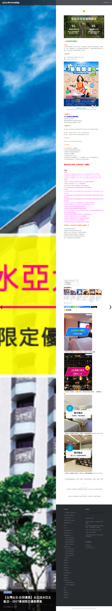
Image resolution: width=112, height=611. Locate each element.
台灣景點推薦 (66, 535)
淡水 (102, 479)
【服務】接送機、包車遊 (69, 520)
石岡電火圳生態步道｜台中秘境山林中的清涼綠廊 (94, 522)
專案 (94, 479)
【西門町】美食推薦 (69, 584)
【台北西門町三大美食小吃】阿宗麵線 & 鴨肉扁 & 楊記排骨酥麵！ (75, 206)
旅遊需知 (65, 575)
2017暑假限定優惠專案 (70, 479)
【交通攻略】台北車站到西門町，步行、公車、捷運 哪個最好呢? (75, 183)
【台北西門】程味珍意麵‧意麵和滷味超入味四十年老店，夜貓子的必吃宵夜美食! (77, 214)
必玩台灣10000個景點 (11, 2)
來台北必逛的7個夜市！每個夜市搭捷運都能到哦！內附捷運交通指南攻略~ (76, 185)
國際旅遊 (65, 560)
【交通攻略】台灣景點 (68, 515)
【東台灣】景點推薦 (69, 544)
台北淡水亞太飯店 (88, 479)
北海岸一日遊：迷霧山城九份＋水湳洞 (93, 529)
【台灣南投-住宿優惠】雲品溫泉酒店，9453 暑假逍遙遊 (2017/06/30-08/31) (73, 297)
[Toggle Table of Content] (76, 281)
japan (65, 525)
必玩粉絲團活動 (67, 572)
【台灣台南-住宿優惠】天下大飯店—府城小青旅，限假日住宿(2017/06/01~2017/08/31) (86, 297)
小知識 (65, 565)
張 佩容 (8, 606)
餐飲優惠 (65, 594)
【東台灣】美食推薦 (69, 555)
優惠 (81, 479)
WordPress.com (93, 608)
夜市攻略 (65, 562)
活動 (98, 479)
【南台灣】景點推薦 (69, 542)
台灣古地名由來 (67, 532)
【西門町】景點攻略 (69, 582)
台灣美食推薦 (66, 546)
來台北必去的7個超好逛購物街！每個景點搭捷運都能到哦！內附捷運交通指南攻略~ (78, 187)
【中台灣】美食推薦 (69, 548)
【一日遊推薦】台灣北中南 (69, 512)
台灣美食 (66, 557)
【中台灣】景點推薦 (69, 537)
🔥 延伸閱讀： (68, 284)
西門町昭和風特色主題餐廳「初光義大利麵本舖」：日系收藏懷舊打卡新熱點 (94, 526)
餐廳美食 (65, 592)
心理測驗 (65, 570)
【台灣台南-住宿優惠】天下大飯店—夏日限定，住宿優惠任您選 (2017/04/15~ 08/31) (99, 298)
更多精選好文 (68, 282)
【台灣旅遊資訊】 (67, 517)
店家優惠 (65, 567)
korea (65, 527)
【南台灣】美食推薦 (69, 553)
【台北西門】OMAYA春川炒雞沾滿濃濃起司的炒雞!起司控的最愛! (75, 208)
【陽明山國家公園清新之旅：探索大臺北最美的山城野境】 (94, 535)
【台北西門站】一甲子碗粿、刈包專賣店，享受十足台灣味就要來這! (75, 216)
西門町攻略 (66, 580)
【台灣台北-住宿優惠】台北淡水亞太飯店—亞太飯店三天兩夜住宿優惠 (67, 297)
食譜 (65, 589)
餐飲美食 (65, 597)
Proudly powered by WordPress (77, 608)
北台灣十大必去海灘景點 (91, 532)
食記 (65, 587)
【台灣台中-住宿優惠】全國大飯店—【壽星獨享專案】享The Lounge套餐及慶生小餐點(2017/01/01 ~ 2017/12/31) (92, 298)
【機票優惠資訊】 (67, 522)
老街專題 (65, 577)
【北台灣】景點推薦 (69, 539)
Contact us (106, 2)
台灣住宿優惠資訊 (7, 592)
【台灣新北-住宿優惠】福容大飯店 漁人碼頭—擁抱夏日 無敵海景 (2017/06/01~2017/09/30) (79, 297)
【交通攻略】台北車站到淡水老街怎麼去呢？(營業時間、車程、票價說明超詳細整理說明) (79, 181)
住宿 (77, 479)
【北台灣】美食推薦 (69, 551)
